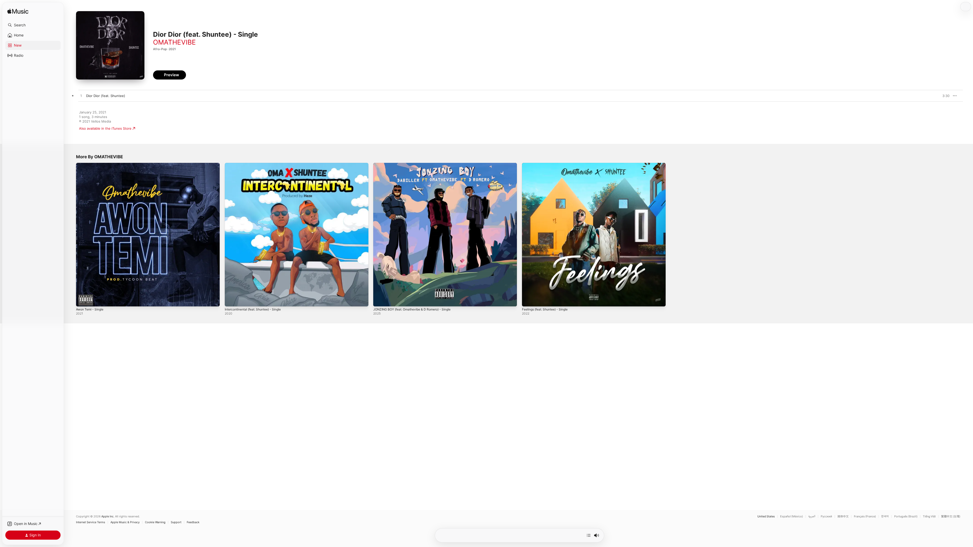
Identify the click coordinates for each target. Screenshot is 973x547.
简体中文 (843, 516)
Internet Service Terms (90, 522)
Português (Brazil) (906, 516)
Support (176, 522)
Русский (826, 516)
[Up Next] (589, 535)
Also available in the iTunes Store (105, 128)
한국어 (885, 516)
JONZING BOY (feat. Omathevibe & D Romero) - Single (416, 165)
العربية (811, 516)
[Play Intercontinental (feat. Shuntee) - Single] (231, 300)
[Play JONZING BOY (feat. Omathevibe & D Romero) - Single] (379, 300)
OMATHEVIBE (174, 42)
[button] (33, 25)
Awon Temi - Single (91, 165)
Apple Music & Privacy (125, 522)
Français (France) (865, 516)
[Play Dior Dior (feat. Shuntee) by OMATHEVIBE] (81, 96)
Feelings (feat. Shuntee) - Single (548, 165)
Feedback (193, 522)
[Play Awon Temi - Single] (82, 300)
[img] (17, 11)
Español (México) (791, 516)
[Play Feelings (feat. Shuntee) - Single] (528, 300)
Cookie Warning (155, 522)
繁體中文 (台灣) (950, 516)
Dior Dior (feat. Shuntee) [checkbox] (105, 96)
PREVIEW (943, 95)
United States (766, 516)
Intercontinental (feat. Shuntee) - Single (256, 165)
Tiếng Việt (929, 516)
